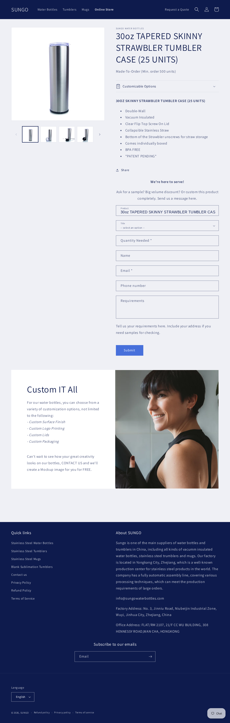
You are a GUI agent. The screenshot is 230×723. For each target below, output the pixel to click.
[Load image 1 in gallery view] (30, 134)
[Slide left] (16, 134)
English (20, 697)
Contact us (19, 575)
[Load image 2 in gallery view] (48, 134)
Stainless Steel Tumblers (29, 551)
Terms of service (84, 712)
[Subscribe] (150, 656)
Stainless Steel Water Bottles (32, 543)
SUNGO (24, 712)
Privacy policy (62, 712)
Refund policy (42, 712)
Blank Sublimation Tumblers (32, 567)
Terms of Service (23, 598)
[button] (197, 9)
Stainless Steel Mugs (26, 559)
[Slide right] (100, 134)
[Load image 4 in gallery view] (85, 134)
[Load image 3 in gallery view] (67, 134)
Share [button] (125, 170)
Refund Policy (21, 590)
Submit (129, 350)
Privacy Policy (21, 582)
